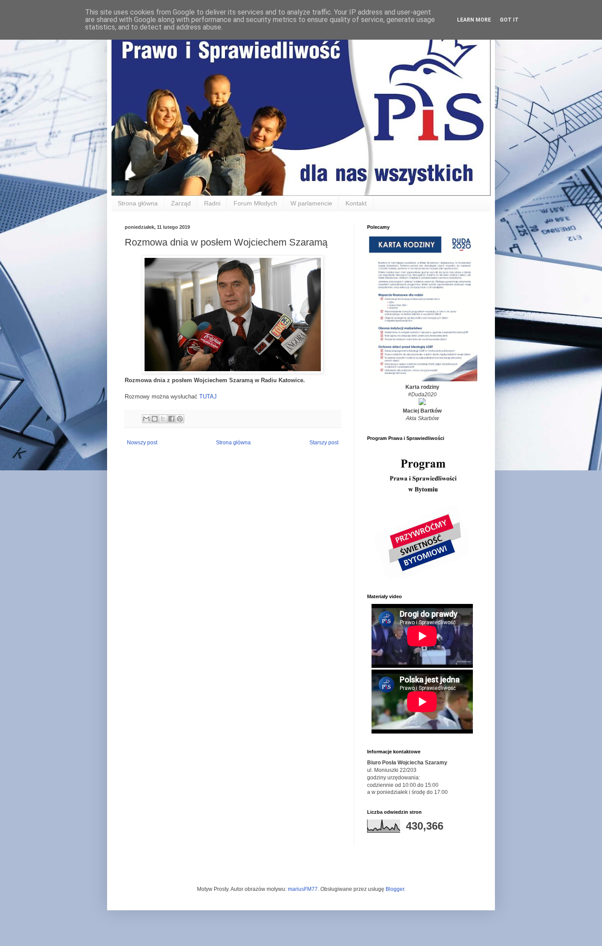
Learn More (474, 20)
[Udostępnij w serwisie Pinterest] (179, 418)
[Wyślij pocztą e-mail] (146, 418)
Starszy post (323, 442)
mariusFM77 (303, 889)
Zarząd (181, 203)
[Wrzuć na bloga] (154, 418)
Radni (212, 203)
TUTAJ (208, 396)
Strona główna (138, 203)
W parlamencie (311, 203)
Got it (509, 20)
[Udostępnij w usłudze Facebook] (171, 418)
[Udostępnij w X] (163, 418)
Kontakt (356, 203)
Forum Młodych (255, 203)
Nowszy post (142, 442)
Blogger (395, 889)
